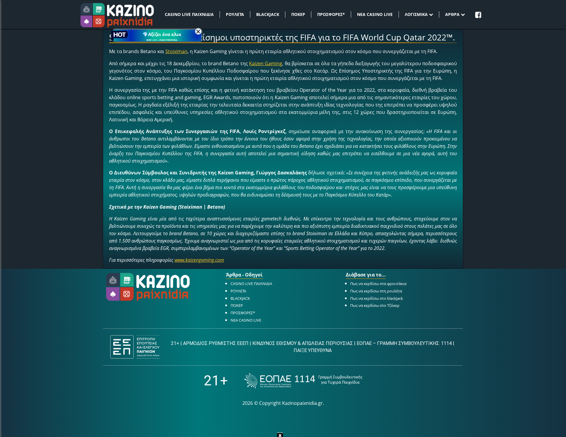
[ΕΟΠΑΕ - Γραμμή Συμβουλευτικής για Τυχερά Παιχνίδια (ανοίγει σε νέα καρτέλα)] (303, 380)
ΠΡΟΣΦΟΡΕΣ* (331, 14)
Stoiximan (176, 51)
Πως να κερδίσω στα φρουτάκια (378, 283)
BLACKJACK (267, 14)
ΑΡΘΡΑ (453, 14)
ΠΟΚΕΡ (298, 14)
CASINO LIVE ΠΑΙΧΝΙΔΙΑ (189, 14)
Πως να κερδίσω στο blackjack (376, 298)
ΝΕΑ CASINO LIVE (375, 14)
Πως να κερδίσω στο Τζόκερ (374, 305)
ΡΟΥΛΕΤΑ (235, 14)
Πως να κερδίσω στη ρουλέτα (376, 291)
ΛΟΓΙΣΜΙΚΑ (417, 14)
